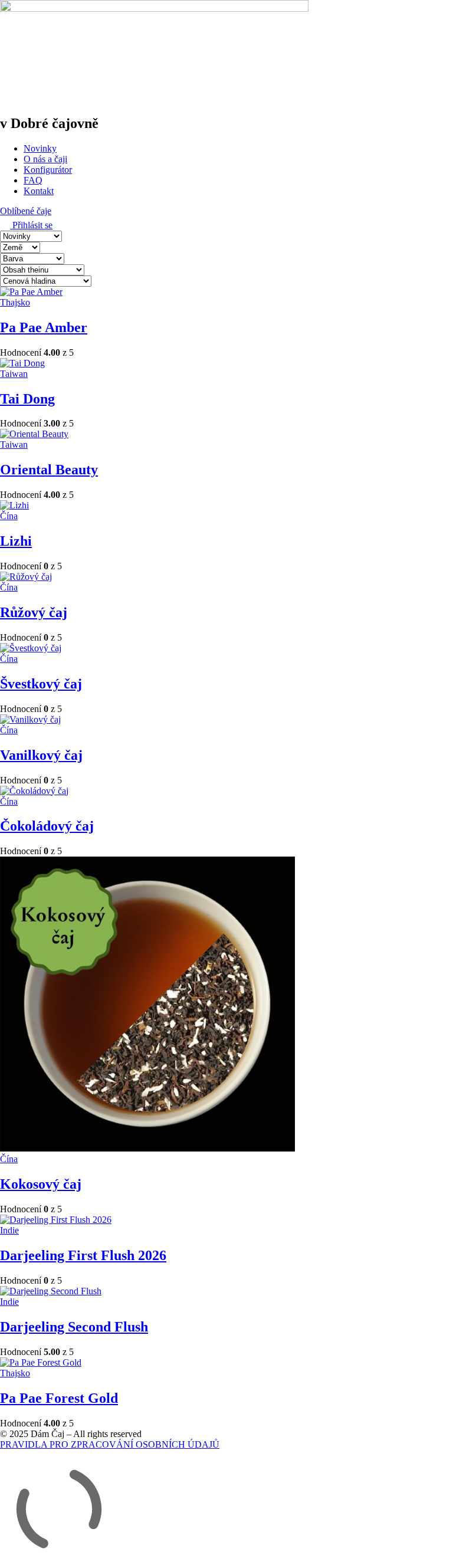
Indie (9, 1230)
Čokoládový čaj (47, 826)
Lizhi (16, 541)
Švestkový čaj (41, 683)
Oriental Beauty (49, 469)
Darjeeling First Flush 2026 (83, 1255)
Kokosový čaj (40, 1184)
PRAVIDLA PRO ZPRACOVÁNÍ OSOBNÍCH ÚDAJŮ (109, 1444)
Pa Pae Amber (43, 327)
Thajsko (15, 302)
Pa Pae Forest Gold (59, 1398)
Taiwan (14, 374)
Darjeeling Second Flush (74, 1326)
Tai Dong (27, 398)
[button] (25, 211)
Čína (9, 516)
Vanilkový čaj (41, 755)
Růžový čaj (33, 612)
